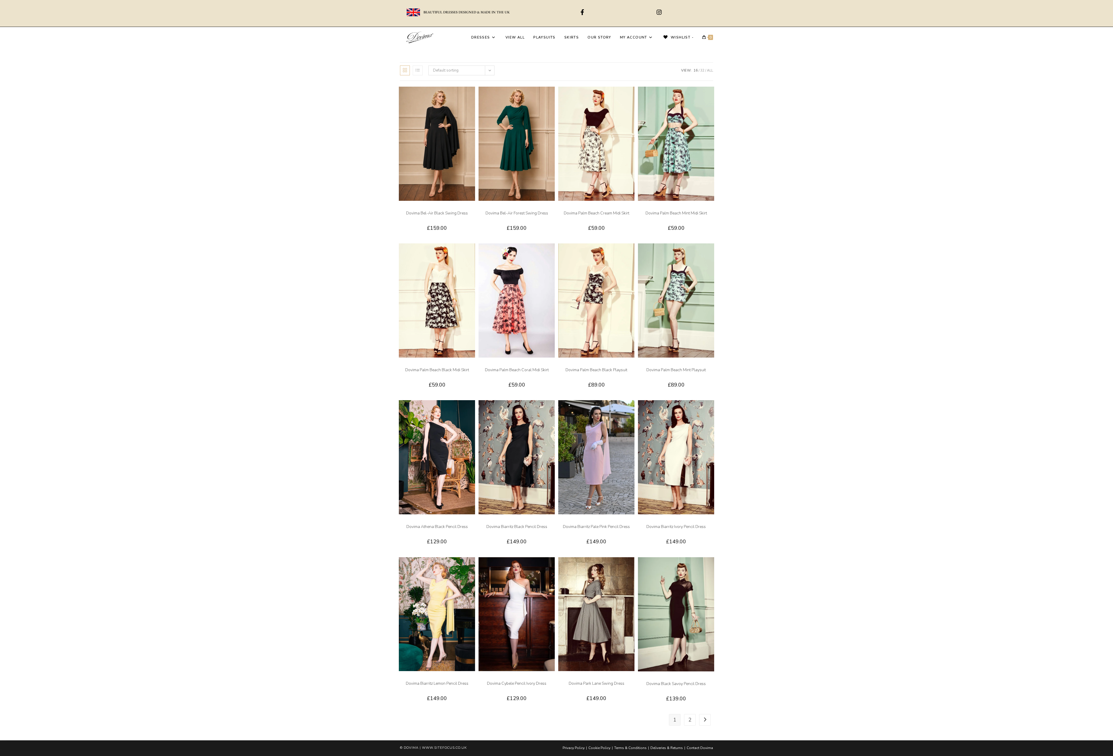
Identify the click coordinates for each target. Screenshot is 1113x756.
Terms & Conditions (630, 748)
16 (696, 70)
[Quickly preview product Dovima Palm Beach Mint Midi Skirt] (711, 97)
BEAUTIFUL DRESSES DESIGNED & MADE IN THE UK (466, 12)
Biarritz (506, 522)
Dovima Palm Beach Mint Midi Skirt (676, 213)
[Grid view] (405, 70)
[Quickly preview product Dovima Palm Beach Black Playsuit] (631, 253)
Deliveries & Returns (666, 748)
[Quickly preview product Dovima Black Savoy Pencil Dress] (711, 567)
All (710, 70)
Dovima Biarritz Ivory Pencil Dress (676, 526)
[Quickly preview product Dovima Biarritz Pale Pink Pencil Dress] (631, 410)
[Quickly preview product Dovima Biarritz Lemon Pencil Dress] (472, 567)
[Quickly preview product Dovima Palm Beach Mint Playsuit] (711, 253)
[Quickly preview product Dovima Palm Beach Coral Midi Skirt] (552, 253)
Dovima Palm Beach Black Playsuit (596, 370)
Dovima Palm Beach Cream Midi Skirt (596, 213)
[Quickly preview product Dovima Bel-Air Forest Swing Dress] (552, 97)
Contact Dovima (700, 748)
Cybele (506, 678)
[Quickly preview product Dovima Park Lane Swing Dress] (631, 567)
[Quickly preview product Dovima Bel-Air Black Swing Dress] (472, 97)
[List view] (418, 70)
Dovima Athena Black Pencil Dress (437, 526)
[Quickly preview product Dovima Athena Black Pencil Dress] (472, 410)
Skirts (606, 208)
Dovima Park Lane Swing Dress (596, 683)
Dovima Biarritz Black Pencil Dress (516, 526)
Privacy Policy (574, 748)
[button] (472, 112)
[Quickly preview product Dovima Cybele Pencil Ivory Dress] (552, 567)
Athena (426, 522)
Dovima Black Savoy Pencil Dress (676, 683)
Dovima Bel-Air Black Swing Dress (437, 213)
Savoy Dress (676, 679)
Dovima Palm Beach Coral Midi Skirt (517, 370)
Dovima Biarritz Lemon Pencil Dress (437, 683)
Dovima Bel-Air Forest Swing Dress (516, 213)
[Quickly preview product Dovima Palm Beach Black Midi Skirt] (472, 253)
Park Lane (596, 678)
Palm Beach (591, 208)
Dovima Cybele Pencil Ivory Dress (516, 683)
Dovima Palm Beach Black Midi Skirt (437, 370)
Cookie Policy (599, 748)
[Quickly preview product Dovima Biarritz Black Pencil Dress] (552, 410)
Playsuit (606, 365)
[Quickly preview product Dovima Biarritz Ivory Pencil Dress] (711, 410)
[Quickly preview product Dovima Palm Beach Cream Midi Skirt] (631, 97)
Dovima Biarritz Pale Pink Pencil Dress (596, 526)
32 (702, 70)
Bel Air (437, 208)
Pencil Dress (443, 522)
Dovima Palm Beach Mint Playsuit (676, 370)
